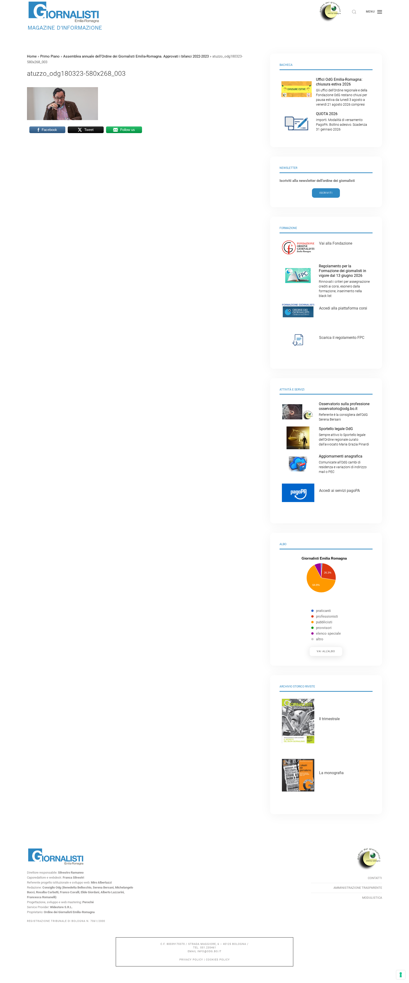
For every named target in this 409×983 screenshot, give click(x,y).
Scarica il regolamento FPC (341, 337)
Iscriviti (326, 192)
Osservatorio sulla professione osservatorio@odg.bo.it (344, 411)
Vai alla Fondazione (335, 243)
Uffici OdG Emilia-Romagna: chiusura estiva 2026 (341, 91)
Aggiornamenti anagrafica (343, 464)
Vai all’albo (326, 651)
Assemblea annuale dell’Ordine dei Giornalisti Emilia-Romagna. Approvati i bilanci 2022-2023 (136, 56)
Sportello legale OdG (344, 436)
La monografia (331, 773)
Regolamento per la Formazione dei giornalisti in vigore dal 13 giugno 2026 (344, 281)
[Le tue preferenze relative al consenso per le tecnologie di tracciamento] (400, 974)
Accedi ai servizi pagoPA (339, 490)
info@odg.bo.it (209, 951)
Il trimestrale (329, 719)
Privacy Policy (191, 959)
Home (32, 56)
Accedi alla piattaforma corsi (343, 308)
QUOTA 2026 (341, 121)
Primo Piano (50, 56)
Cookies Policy (218, 959)
